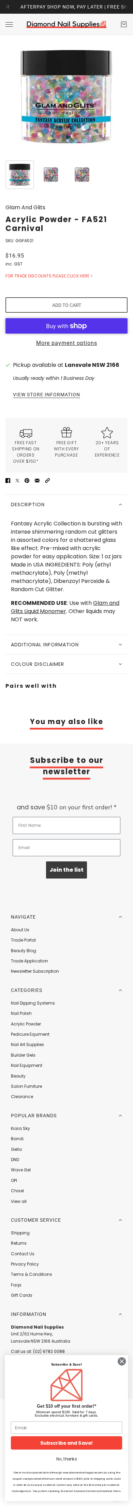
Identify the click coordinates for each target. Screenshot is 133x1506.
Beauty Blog (23, 951)
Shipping (20, 1233)
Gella (16, 1149)
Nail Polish (21, 1013)
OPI (14, 1180)
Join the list (66, 870)
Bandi (17, 1139)
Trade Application (29, 961)
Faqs (16, 1285)
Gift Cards (21, 1295)
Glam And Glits (25, 207)
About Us (20, 930)
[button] (47, 480)
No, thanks (66, 1459)
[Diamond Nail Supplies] (66, 24)
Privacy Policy (25, 1264)
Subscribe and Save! (66, 1443)
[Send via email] (37, 480)
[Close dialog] (122, 1361)
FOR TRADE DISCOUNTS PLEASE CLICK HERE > (48, 276)
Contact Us (22, 1254)
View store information (46, 394)
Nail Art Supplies (27, 1044)
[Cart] (124, 24)
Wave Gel (21, 1170)
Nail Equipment (26, 1065)
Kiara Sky (20, 1128)
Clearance (22, 1096)
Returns (19, 1243)
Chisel (17, 1191)
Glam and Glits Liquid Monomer (65, 607)
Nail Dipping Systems (33, 1003)
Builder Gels (23, 1055)
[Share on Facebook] (8, 480)
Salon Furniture (26, 1086)
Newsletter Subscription (35, 971)
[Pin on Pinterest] (27, 480)
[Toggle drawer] (9, 24)
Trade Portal (23, 940)
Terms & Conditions (31, 1274)
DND (15, 1159)
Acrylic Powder (26, 1024)
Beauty (18, 1076)
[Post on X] (17, 480)
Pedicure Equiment (30, 1034)
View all (19, 1201)
